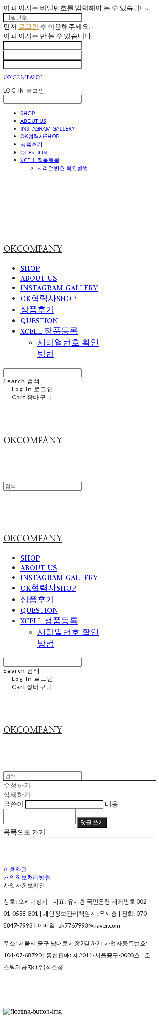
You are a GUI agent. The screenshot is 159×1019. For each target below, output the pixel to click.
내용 (111, 804)
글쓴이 (13, 804)
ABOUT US (33, 121)
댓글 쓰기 (92, 822)
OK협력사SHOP (39, 136)
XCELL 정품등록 (39, 160)
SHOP (27, 113)
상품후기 (31, 144)
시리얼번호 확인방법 (62, 168)
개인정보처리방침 (27, 877)
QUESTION (33, 152)
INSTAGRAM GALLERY (47, 128)
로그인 (28, 26)
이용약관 (15, 869)
